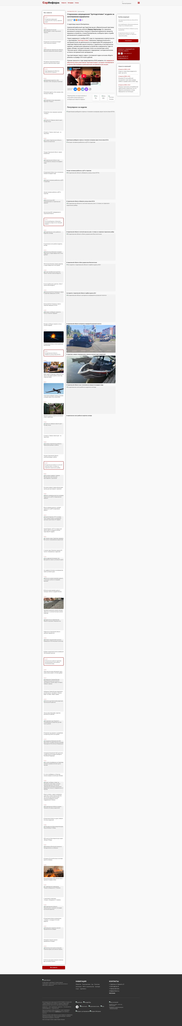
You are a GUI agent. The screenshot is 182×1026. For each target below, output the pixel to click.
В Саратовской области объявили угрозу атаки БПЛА (128, 29)
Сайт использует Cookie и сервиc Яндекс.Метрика (53, 1019)
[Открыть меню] (139, 3)
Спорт (77, 988)
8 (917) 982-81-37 (127, 53)
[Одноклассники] (76, 20)
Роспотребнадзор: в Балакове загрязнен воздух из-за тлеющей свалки (128, 25)
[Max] (119, 53)
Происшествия (81, 11)
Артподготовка (83, 40)
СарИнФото (83, 988)
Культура (97, 986)
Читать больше (128, 40)
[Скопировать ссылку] (82, 20)
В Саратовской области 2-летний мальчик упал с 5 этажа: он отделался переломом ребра (127, 34)
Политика (96, 984)
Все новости (48, 12)
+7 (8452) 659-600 (114, 988)
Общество (78, 984)
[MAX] (80, 20)
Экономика (79, 986)
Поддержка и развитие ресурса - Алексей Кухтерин (116, 1008)
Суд (92, 984)
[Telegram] (78, 20)
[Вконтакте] (83, 1006)
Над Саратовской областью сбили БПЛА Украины (128, 20)
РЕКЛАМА (112, 993)
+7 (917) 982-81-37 (114, 986)
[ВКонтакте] (74, 20)
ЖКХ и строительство (88, 986)
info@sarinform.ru (123, 58)
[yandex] (83, 1011)
